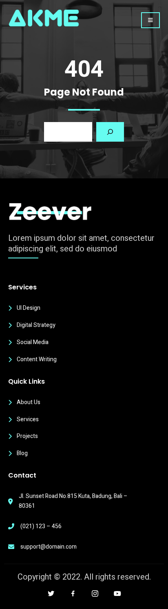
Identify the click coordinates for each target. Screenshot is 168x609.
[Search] (110, 132)
